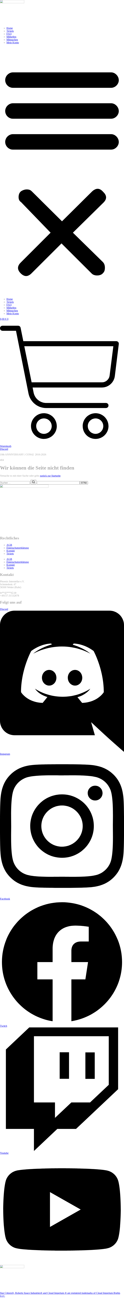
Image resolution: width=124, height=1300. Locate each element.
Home (9, 28)
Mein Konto (12, 42)
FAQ (9, 34)
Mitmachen (12, 39)
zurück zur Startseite (50, 475)
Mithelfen (11, 36)
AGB (9, 545)
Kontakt (10, 550)
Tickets (10, 31)
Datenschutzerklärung (17, 547)
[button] (62, 171)
